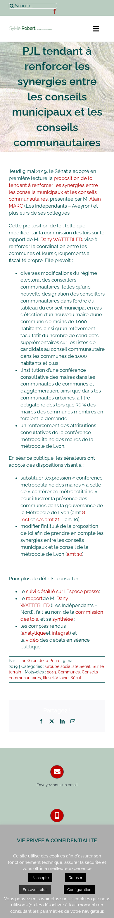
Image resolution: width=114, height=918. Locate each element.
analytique (34, 633)
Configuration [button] (79, 889)
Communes (69, 672)
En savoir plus (35, 889)
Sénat (76, 677)
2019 (51, 672)
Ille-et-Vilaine (55, 677)
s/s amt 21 (48, 519)
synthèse (63, 619)
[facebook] (54, 11)
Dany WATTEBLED (61, 239)
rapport (34, 598)
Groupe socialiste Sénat (68, 666)
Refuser (75, 877)
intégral (61, 633)
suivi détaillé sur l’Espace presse (62, 591)
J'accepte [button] (40, 877)
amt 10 (74, 554)
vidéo (32, 640)
